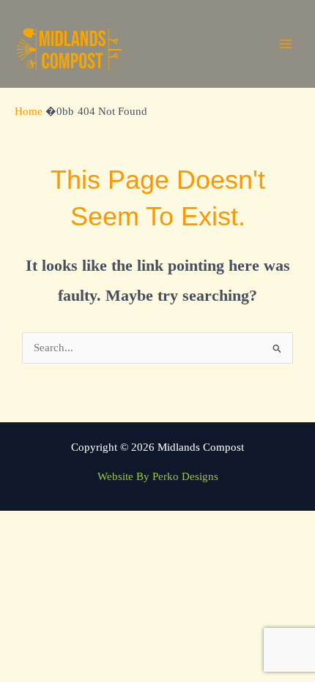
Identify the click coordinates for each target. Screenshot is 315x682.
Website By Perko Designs (157, 476)
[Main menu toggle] (285, 44)
